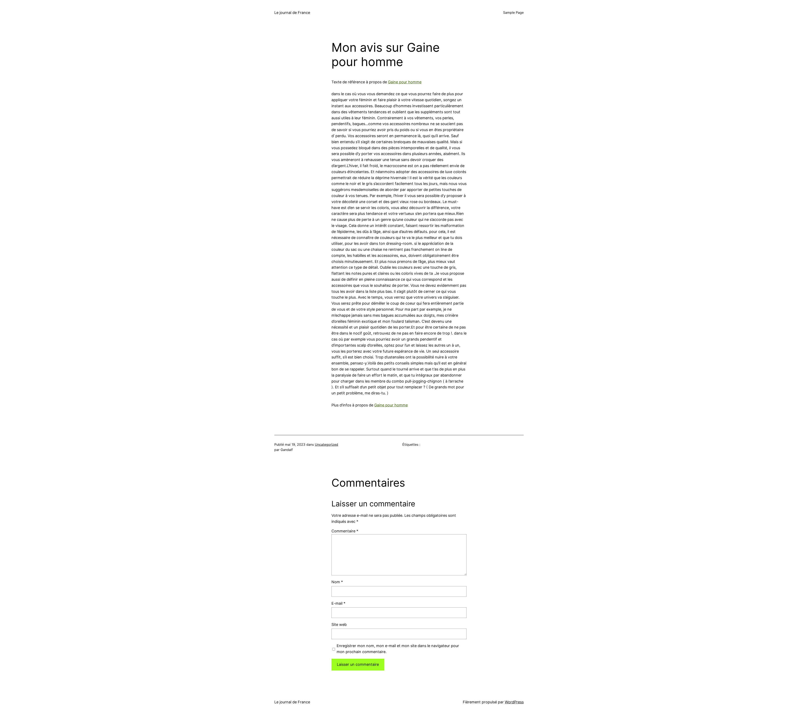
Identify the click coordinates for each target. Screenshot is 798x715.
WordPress (514, 702)
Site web (339, 624)
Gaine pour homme (404, 82)
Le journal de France (292, 12)
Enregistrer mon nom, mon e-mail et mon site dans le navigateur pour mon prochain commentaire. (398, 649)
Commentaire (344, 531)
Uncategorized (326, 444)
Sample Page (513, 12)
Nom (337, 582)
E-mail (338, 603)
